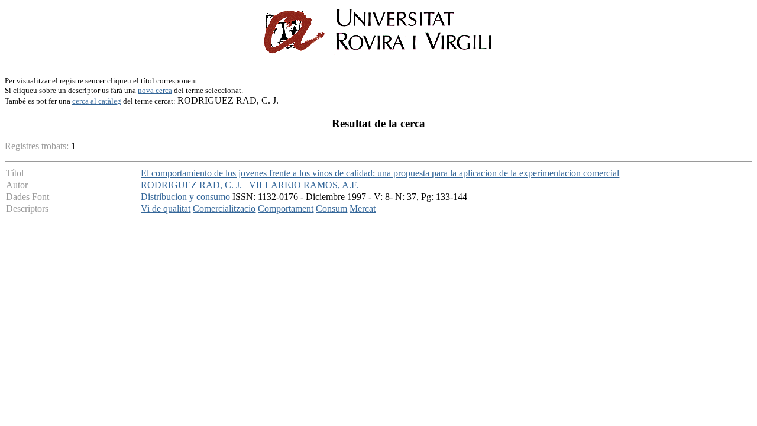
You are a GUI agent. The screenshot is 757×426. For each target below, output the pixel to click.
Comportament (285, 209)
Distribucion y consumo (185, 197)
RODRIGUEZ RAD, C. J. (191, 185)
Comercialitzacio (224, 209)
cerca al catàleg (96, 100)
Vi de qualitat (165, 209)
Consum (331, 209)
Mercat (363, 209)
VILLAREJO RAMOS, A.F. (303, 185)
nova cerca (155, 90)
